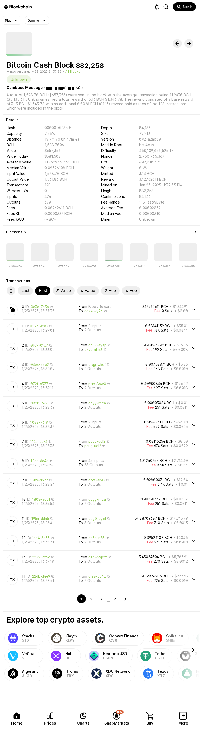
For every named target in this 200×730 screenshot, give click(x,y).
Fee (112, 290)
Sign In (187, 7)
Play (8, 20)
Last (25, 290)
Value (65, 290)
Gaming (33, 20)
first (43, 290)
